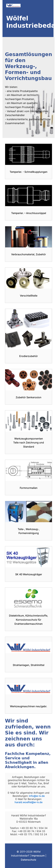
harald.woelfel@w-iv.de (28, 802)
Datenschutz (28, 859)
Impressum (38, 855)
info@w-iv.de (37, 795)
